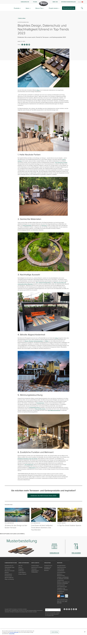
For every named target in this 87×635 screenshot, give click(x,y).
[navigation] (43, 2)
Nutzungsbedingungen (62, 586)
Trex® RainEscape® (28, 464)
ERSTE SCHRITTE (35, 562)
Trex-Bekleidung (60, 591)
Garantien (7, 572)
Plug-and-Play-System (40, 409)
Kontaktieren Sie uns (9, 565)
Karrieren (20, 567)
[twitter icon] (27, 44)
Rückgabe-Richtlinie (61, 565)
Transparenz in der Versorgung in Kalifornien (62, 589)
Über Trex (20, 565)
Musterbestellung (68, 8)
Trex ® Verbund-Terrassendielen (43, 282)
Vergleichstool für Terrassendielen (35, 571)
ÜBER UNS (55, 2)
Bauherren (46, 570)
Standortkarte (60, 593)
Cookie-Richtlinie (60, 570)
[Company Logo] (43, 3)
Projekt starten (53, 8)
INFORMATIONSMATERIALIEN (68, 2)
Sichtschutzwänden (38, 341)
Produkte (17, 8)
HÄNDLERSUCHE (25, 2)
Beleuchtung (32, 467)
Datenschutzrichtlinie (61, 567)
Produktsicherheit (8, 576)
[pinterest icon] (24, 44)
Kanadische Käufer (61, 585)
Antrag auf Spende (22, 574)
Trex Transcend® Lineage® (61, 162)
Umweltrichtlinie (60, 580)
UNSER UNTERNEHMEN (23, 562)
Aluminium (44, 225)
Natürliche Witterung (9, 577)
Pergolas (31, 341)
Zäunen (26, 341)
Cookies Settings (54, 632)
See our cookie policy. (14, 632)
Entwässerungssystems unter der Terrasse (27, 458)
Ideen (27, 8)
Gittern (47, 341)
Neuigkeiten (21, 569)
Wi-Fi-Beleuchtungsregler (54, 410)
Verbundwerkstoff (27, 225)
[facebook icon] (22, 44)
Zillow (38, 90)
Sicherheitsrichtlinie (61, 572)
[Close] (84, 631)
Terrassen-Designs (35, 565)
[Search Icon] (82, 8)
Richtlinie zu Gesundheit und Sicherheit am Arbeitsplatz (63, 582)
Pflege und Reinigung (9, 579)
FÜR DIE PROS (47, 562)
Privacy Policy (11, 633)
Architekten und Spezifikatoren (47, 568)
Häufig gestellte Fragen (9, 567)
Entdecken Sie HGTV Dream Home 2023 (43, 496)
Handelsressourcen (48, 565)
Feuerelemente (40, 403)
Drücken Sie (21, 570)
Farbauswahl (34, 569)
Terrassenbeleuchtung (34, 407)
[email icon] (29, 44)
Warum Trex (39, 8)
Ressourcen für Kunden (9, 570)
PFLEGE (35, 2)
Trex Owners (7, 569)
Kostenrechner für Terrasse (36, 567)
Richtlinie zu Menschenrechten (61, 574)
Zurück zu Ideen (21, 18)
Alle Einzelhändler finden (62, 600)
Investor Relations (22, 572)
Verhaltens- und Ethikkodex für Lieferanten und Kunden (63, 577)
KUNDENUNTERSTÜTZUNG (11, 562)
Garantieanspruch (8, 574)
